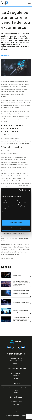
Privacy (11, 412)
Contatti (24, 415)
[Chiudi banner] (29, 190)
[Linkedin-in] (9, 347)
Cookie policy (19, 412)
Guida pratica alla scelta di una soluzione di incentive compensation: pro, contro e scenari (21, 293)
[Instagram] (13, 347)
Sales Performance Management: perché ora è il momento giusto (21, 301)
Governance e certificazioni (12, 415)
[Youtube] (18, 347)
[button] (2, 267)
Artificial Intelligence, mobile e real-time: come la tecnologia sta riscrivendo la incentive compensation (21, 283)
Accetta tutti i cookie (16, 222)
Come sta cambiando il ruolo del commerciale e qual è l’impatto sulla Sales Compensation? (21, 319)
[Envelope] (23, 347)
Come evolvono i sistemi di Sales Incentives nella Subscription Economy (21, 310)
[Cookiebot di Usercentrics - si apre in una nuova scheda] (19, 190)
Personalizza (15, 228)
